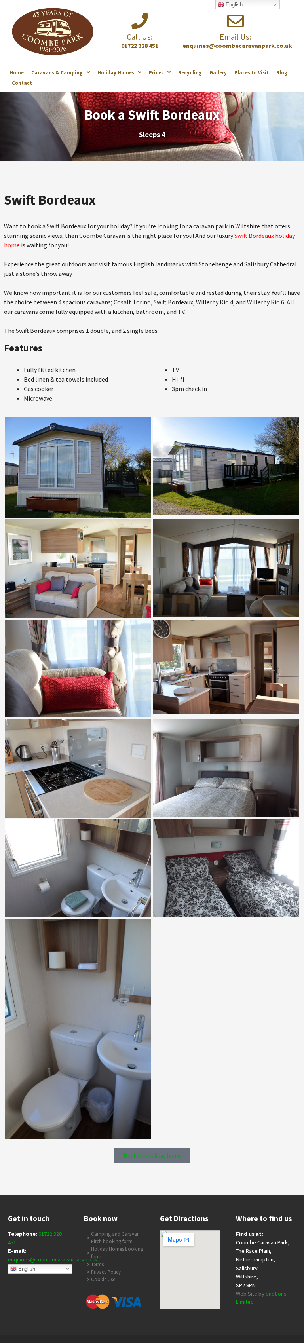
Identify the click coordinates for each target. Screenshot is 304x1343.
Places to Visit (251, 72)
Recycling (190, 72)
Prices (156, 72)
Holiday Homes (115, 72)
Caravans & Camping (57, 72)
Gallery (218, 72)
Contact (22, 83)
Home (17, 72)
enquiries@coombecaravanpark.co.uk (53, 1259)
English (26, 1268)
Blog (281, 72)
